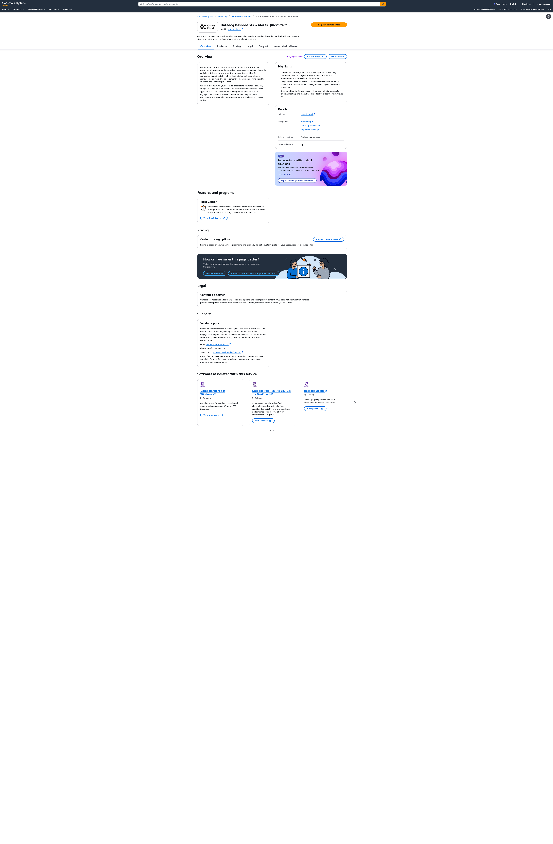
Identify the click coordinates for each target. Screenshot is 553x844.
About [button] (4, 9)
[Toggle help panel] (548, 16)
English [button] (513, 4)
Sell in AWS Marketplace (507, 9)
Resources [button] (67, 9)
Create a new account (541, 4)
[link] (277, 16)
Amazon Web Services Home (532, 9)
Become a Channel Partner (484, 9)
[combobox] (259, 4)
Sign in (525, 4)
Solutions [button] (53, 9)
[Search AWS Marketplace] (383, 4)
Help (549, 9)
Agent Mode (501, 4)
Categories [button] (17, 9)
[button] (290, 26)
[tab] (206, 46)
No (302, 144)
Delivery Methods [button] (35, 9)
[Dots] (271, 430)
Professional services (310, 137)
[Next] (355, 402)
